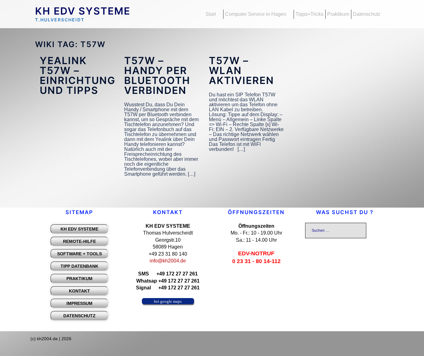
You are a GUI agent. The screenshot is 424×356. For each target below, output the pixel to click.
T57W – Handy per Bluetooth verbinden (157, 75)
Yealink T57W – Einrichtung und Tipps (77, 75)
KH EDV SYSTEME (82, 11)
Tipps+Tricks (309, 14)
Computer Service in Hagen (255, 14)
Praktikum (338, 14)
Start (210, 14)
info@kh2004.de (168, 260)
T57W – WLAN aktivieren (241, 70)
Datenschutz (367, 14)
